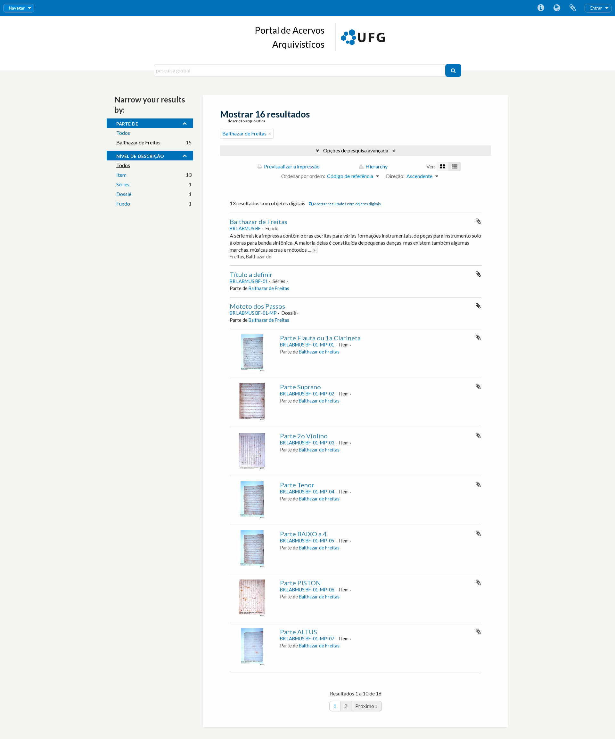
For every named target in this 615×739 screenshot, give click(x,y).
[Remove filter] (269, 133)
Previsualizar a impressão (291, 166)
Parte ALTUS (298, 632)
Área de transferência (573, 8)
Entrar (596, 8)
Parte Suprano (300, 387)
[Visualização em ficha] (442, 166)
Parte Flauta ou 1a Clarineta (320, 338)
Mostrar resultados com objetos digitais (346, 203)
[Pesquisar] (453, 70)
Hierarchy (376, 166)
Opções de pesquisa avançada (355, 150)
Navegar (17, 8)
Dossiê (123, 194)
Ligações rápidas (541, 8)
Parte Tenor (297, 485)
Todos (123, 133)
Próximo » (366, 706)
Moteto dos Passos (257, 306)
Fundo (123, 203)
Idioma (557, 8)
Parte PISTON (300, 583)
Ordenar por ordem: (303, 176)
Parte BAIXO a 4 (303, 534)
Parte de (127, 123)
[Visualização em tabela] (454, 166)
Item (121, 175)
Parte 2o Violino (304, 436)
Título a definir (251, 274)
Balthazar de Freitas (138, 142)
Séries (122, 184)
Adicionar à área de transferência (478, 221)
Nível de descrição (140, 155)
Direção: (395, 176)
